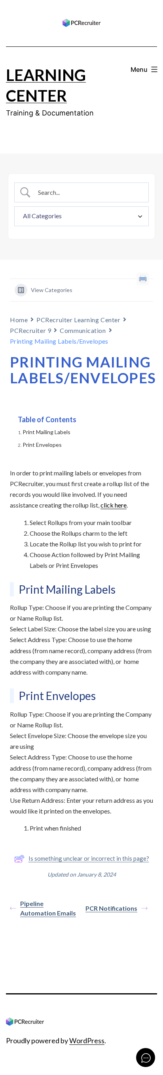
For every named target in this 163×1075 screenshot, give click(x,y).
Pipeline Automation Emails (48, 908)
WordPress (86, 1040)
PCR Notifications (111, 908)
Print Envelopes (42, 444)
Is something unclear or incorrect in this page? (88, 858)
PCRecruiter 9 (30, 330)
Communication (83, 330)
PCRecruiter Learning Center (78, 319)
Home (19, 319)
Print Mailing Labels (46, 432)
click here (113, 505)
